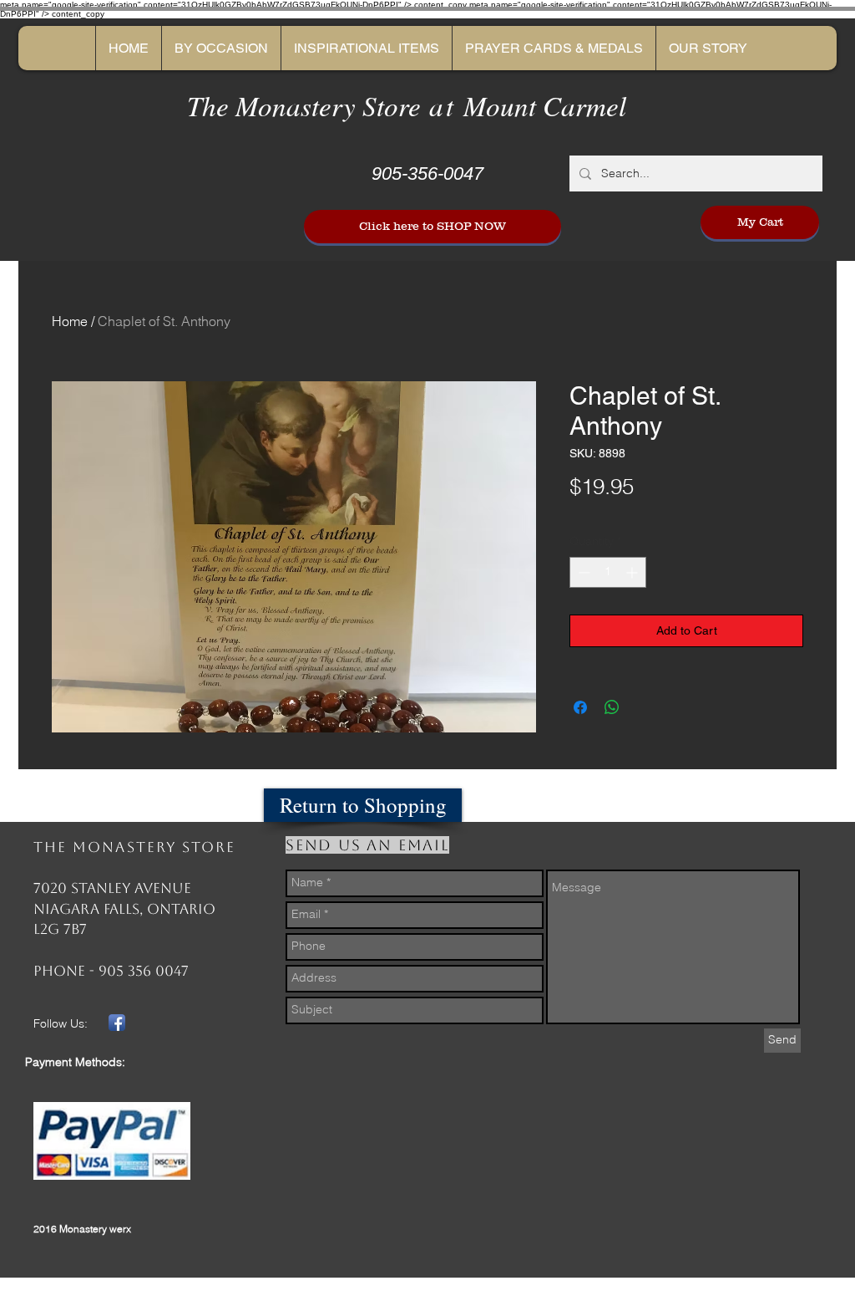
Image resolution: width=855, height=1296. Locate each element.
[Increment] (633, 572)
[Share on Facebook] (580, 707)
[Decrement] (582, 572)
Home (70, 321)
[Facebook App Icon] (117, 1022)
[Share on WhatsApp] (612, 707)
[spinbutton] (608, 572)
